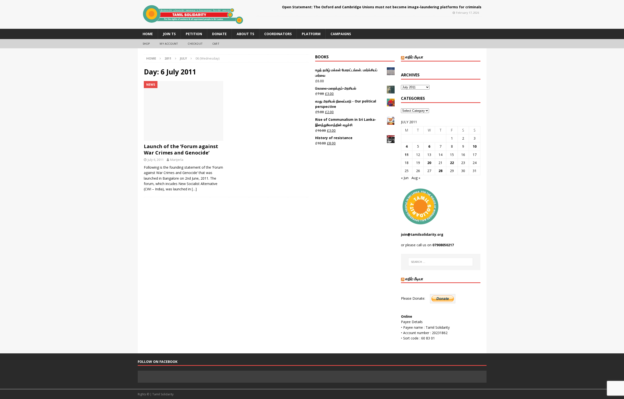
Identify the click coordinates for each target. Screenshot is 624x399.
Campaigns (341, 33)
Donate (219, 33)
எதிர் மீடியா (414, 57)
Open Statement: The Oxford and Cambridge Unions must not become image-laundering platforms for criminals (381, 7)
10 (475, 146)
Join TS (169, 33)
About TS (245, 33)
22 (452, 162)
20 (429, 162)
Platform (311, 33)
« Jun (405, 177)
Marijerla (176, 159)
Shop (146, 43)
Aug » (415, 177)
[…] (194, 189)
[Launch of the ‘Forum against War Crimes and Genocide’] (184, 111)
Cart (215, 43)
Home (148, 33)
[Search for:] (440, 262)
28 (440, 170)
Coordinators (278, 33)
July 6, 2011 (156, 159)
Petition (194, 33)
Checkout (195, 43)
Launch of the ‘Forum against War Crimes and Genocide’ (181, 149)
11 (407, 154)
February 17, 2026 (467, 12)
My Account (169, 43)
